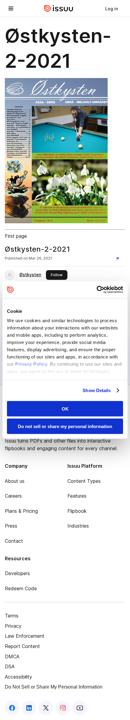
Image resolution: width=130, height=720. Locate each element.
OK (65, 408)
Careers (13, 496)
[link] (111, 8)
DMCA (12, 656)
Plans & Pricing (21, 511)
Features (76, 496)
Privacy (13, 626)
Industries (78, 526)
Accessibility (18, 677)
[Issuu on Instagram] (63, 708)
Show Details (97, 390)
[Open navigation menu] (11, 8)
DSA (10, 666)
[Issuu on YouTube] (80, 708)
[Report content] (119, 259)
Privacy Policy (31, 364)
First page (16, 236)
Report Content (22, 646)
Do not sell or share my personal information (65, 426)
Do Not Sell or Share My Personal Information (53, 686)
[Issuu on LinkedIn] (29, 708)
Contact (14, 541)
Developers (17, 573)
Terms (11, 616)
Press (11, 526)
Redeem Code (21, 588)
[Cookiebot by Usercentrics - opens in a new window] (96, 290)
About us (14, 481)
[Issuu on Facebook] (12, 708)
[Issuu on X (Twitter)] (46, 708)
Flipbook (77, 511)
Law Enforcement (24, 636)
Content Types (84, 481)
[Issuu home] (59, 8)
